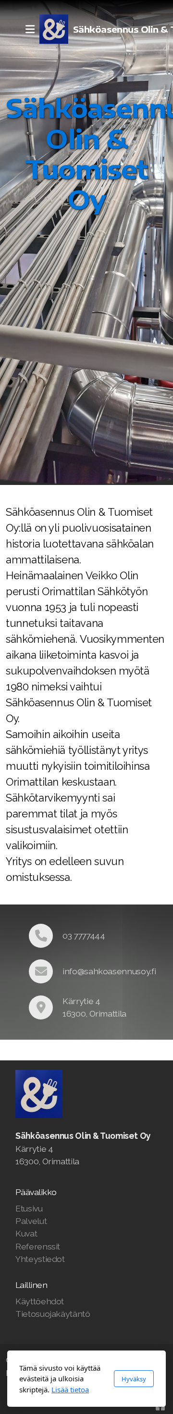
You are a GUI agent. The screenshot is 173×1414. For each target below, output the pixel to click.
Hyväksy (134, 1379)
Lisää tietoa (70, 1389)
